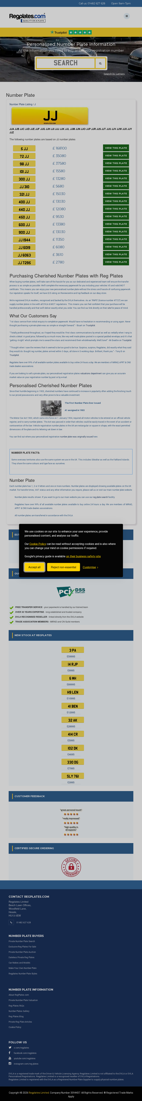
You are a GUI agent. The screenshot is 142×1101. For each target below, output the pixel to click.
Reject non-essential (63, 567)
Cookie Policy (37, 543)
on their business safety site (83, 556)
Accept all (34, 567)
